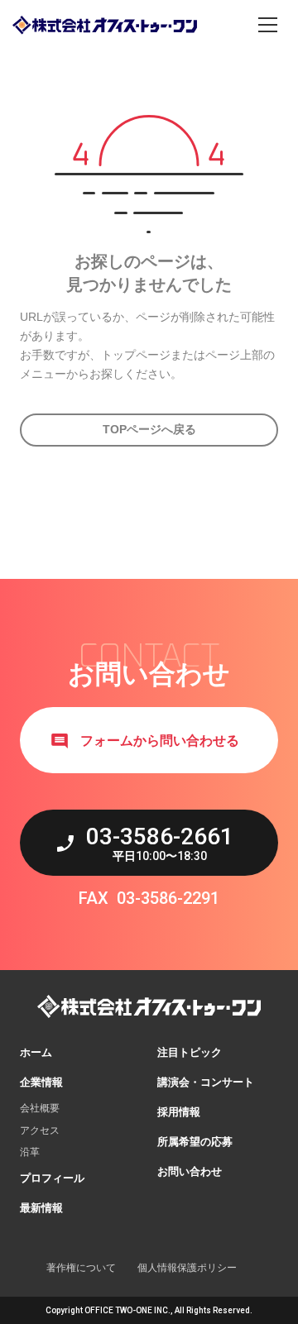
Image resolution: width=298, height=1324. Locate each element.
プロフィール (52, 1178)
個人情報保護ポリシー (187, 1268)
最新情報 (41, 1208)
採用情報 (178, 1112)
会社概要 (40, 1108)
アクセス (40, 1130)
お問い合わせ (189, 1171)
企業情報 (41, 1082)
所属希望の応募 (195, 1141)
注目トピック (189, 1052)
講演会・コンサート (205, 1082)
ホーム (36, 1052)
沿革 (30, 1152)
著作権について (81, 1268)
